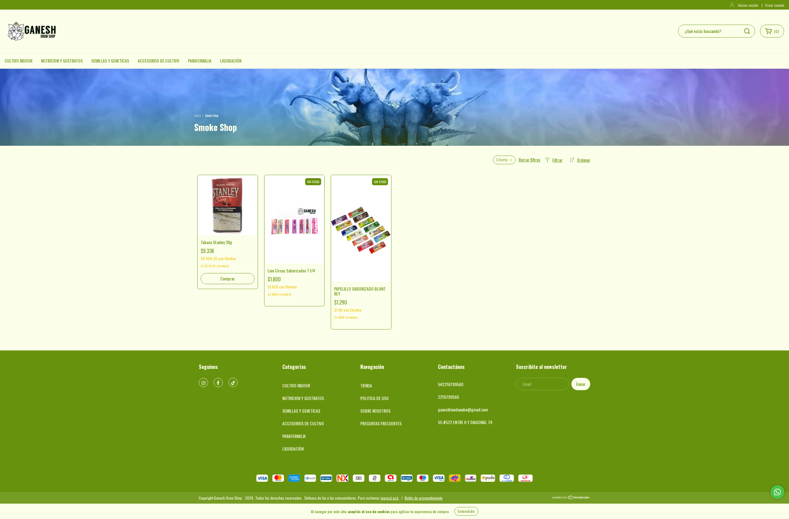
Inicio (197, 115)
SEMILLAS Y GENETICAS (110, 60)
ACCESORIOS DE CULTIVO (158, 60)
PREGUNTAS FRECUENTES (381, 423)
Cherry (502, 160)
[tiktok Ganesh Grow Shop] (233, 382)
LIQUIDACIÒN (230, 60)
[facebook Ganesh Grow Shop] (218, 382)
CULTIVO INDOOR (18, 60)
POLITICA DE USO (374, 398)
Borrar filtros (529, 159)
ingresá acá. (390, 498)
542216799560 (450, 384)
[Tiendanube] (571, 498)
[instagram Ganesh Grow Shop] (203, 382)
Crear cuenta (774, 5)
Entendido (466, 511)
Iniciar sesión (748, 5)
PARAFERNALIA (199, 60)
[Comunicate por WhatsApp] (777, 492)
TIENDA (366, 385)
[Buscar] (747, 31)
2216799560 (448, 397)
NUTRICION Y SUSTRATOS (62, 60)
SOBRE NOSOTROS (375, 410)
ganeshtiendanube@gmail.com (463, 409)
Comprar (227, 278)
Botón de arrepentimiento (424, 498)
